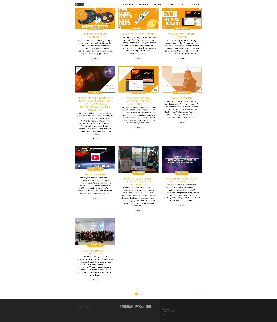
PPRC (165, 314)
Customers (171, 4)
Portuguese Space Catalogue (95, 36)
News (165, 306)
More (95, 58)
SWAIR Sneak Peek (95, 174)
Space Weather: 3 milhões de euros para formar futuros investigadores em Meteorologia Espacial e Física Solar (95, 104)
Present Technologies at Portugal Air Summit (181, 180)
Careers (183, 4)
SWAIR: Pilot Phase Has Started (182, 36)
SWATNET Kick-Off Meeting (138, 34)
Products (157, 4)
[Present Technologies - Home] (79, 4)
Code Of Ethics (169, 311)
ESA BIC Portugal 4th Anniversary (95, 252)
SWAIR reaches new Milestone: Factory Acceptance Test (138, 101)
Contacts (195, 4)
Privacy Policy (168, 309)
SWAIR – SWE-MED (182, 98)
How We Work (143, 4)
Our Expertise (128, 4)
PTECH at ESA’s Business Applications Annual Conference (138, 181)
